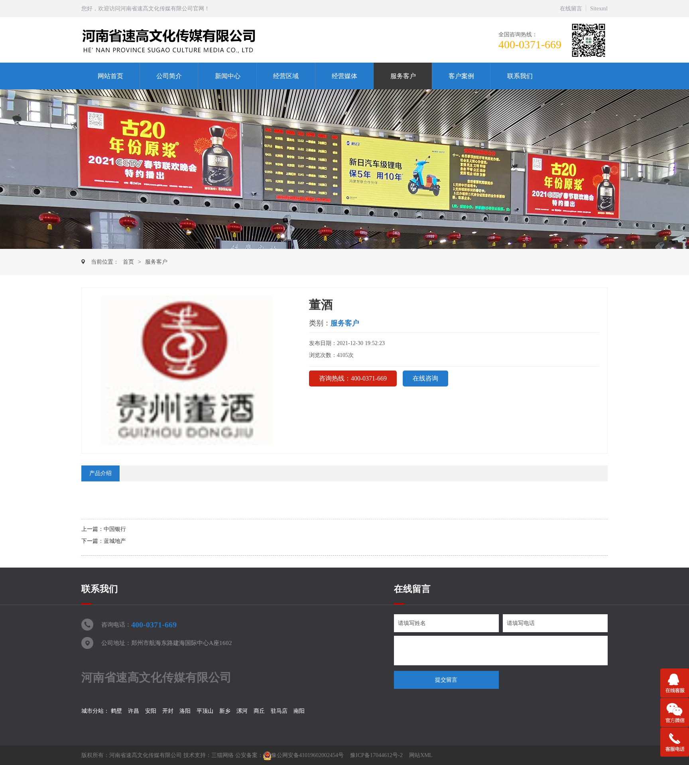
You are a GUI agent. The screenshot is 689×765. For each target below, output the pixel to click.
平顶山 (205, 711)
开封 (167, 711)
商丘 (259, 711)
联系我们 (520, 76)
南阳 (299, 711)
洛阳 (185, 711)
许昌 (133, 711)
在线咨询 (425, 378)
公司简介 (169, 76)
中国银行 (115, 529)
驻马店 (279, 711)
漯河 (242, 711)
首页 (128, 262)
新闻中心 (227, 76)
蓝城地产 (115, 541)
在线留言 (571, 9)
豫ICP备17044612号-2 (376, 755)
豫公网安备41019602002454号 (307, 755)
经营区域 (286, 76)
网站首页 (110, 76)
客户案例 (461, 76)
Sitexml (599, 9)
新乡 (224, 711)
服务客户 (403, 76)
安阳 (150, 711)
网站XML (421, 755)
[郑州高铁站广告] (188, 40)
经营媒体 (344, 76)
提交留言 (446, 680)
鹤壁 (116, 711)
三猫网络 (222, 755)
